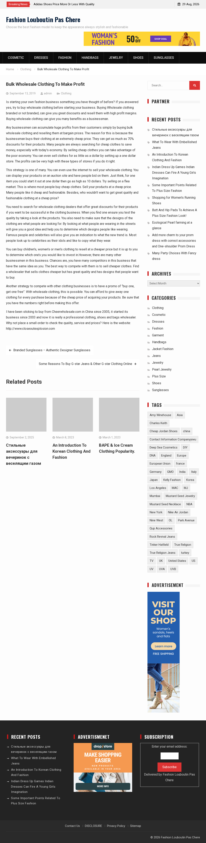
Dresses (41, 58)
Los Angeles (158, 488)
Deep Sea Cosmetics (163, 447)
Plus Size (159, 376)
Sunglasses (164, 58)
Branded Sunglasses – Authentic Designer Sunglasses (51, 350)
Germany (156, 472)
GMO (170, 472)
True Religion (182, 545)
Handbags (90, 58)
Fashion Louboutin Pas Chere (43, 19)
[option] (70, 4)
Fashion (64, 58)
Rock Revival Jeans (162, 536)
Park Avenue (186, 520)
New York (156, 512)
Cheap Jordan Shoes (163, 431)
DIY (185, 447)
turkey (185, 553)
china (186, 431)
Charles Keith (158, 423)
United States (177, 561)
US (193, 561)
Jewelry (116, 58)
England (166, 455)
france (180, 463)
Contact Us (72, 826)
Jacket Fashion (162, 349)
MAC (175, 488)
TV (151, 561)
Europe (181, 455)
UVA (162, 569)
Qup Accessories (161, 528)
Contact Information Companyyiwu (173, 439)
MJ (186, 488)
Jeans (156, 356)
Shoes (138, 58)
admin (48, 93)
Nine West (156, 520)
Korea (190, 480)
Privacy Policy (116, 826)
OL (170, 520)
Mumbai (155, 496)
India (182, 472)
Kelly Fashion (172, 480)
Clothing (66, 93)
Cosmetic (16, 58)
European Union (160, 463)
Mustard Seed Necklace (165, 504)
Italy (194, 472)
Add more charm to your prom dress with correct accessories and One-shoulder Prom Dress (174, 240)
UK (161, 561)
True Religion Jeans (162, 553)
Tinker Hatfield (159, 545)
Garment (158, 335)
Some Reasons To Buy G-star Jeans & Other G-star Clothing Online (85, 364)
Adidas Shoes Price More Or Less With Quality (64, 4)
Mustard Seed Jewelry (180, 496)
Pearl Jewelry (162, 369)
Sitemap (135, 826)
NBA (189, 504)
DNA (153, 455)
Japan (154, 480)
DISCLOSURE (93, 826)
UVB (173, 569)
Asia (180, 415)
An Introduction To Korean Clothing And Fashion (72, 451)
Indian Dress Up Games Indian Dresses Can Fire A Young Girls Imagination (174, 172)
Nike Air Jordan (178, 512)
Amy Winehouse (160, 415)
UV (151, 569)
